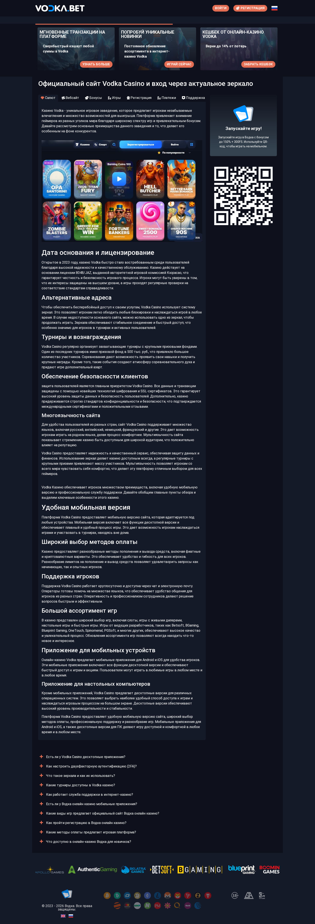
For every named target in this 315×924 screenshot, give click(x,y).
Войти (220, 8)
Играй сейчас (179, 64)
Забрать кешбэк (258, 64)
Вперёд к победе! (243, 141)
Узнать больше (96, 64)
